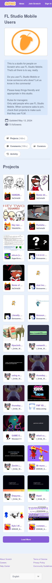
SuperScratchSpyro (17, 258)
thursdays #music (17, 405)
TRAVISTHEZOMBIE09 (17, 228)
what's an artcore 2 (41, 435)
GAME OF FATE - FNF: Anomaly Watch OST (17, 435)
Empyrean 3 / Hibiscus (17, 495)
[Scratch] (10, 3)
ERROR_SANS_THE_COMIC (41, 469)
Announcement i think (41, 315)
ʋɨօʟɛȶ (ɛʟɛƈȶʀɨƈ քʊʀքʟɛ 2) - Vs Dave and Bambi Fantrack (17, 255)
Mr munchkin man (41, 465)
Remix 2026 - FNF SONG (41, 194)
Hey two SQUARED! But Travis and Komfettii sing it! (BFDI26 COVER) (17, 224)
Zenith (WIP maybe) (17, 465)
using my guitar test (17, 375)
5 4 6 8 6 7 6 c (41, 255)
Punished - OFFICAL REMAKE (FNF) (41, 224)
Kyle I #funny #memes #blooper (17, 525)
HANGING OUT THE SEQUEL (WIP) (17, 194)
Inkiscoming (41, 408)
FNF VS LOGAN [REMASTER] (41, 405)
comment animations (41, 525)
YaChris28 (16, 198)
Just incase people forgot (41, 285)
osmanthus (41, 345)
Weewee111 (17, 439)
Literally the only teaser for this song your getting (17, 315)
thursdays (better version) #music (41, 375)
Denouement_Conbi (41, 258)
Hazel (39, 495)
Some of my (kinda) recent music (17, 285)
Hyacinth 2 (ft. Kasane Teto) (17, 345)
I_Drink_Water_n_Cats (17, 348)
